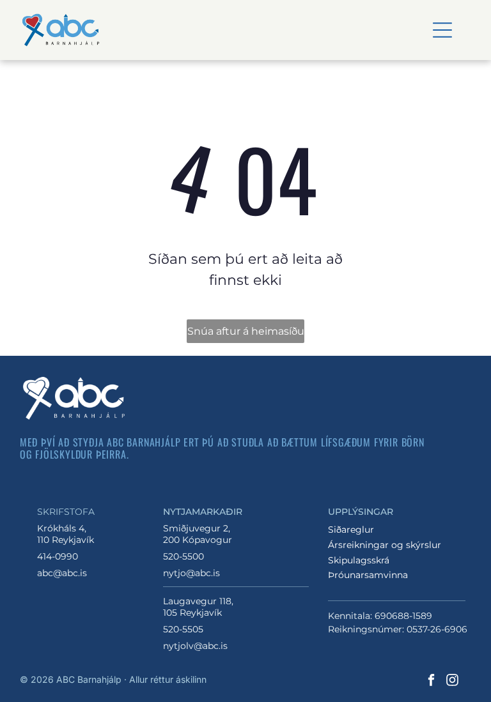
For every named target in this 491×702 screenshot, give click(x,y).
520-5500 (183, 556)
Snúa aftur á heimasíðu (245, 331)
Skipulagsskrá (358, 560)
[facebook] (431, 681)
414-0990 (57, 556)
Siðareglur (351, 529)
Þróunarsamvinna (368, 575)
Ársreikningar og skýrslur (384, 545)
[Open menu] (442, 30)
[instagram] (452, 681)
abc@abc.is (62, 573)
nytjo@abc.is (191, 573)
